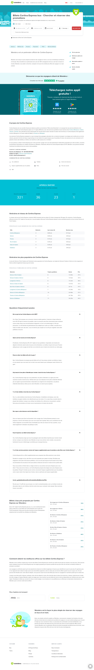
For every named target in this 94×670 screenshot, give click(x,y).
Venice (12, 236)
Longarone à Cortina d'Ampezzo (18, 289)
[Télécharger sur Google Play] (72, 104)
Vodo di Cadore (14, 244)
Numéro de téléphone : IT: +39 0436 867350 (21, 151)
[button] (67, 3)
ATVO (18, 598)
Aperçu (13, 46)
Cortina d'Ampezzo (74, 129)
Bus (23, 2)
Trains (27, 2)
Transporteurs (55, 650)
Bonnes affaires (52, 46)
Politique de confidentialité (59, 656)
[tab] (18, 25)
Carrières (31, 656)
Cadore (81, 129)
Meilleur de (20, 46)
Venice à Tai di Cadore (15, 275)
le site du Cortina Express (25, 153)
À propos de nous (33, 647)
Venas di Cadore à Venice (16, 277)
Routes (28, 46)
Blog (45, 2)
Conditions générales (57, 653)
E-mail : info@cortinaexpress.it (17, 155)
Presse (30, 653)
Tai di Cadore (13, 241)
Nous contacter (56, 647)
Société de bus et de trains (36, 2)
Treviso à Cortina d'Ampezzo (17, 295)
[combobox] (19, 28)
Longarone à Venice (15, 280)
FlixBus (58, 598)
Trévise (11, 131)
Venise (17, 131)
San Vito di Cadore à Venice (17, 286)
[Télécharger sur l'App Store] (57, 104)
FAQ (43, 46)
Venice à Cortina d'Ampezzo (17, 292)
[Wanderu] (16, 2)
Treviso (12, 238)
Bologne (42, 133)
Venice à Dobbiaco (15, 298)
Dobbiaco (12, 247)
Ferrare (36, 133)
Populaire (35, 46)
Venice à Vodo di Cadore (16, 283)
